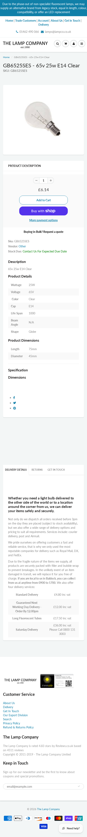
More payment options (43, 220)
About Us (9, 703)
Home (6, 57)
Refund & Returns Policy (18, 727)
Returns (37, 469)
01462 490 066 (29, 31)
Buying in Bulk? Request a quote (43, 231)
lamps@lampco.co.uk (58, 31)
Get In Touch (56, 469)
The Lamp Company (48, 809)
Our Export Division (15, 715)
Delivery (8, 707)
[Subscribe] (78, 786)
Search (7, 719)
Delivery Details (16, 469)
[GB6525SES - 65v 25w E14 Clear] (43, 119)
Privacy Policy (11, 723)
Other (22, 246)
